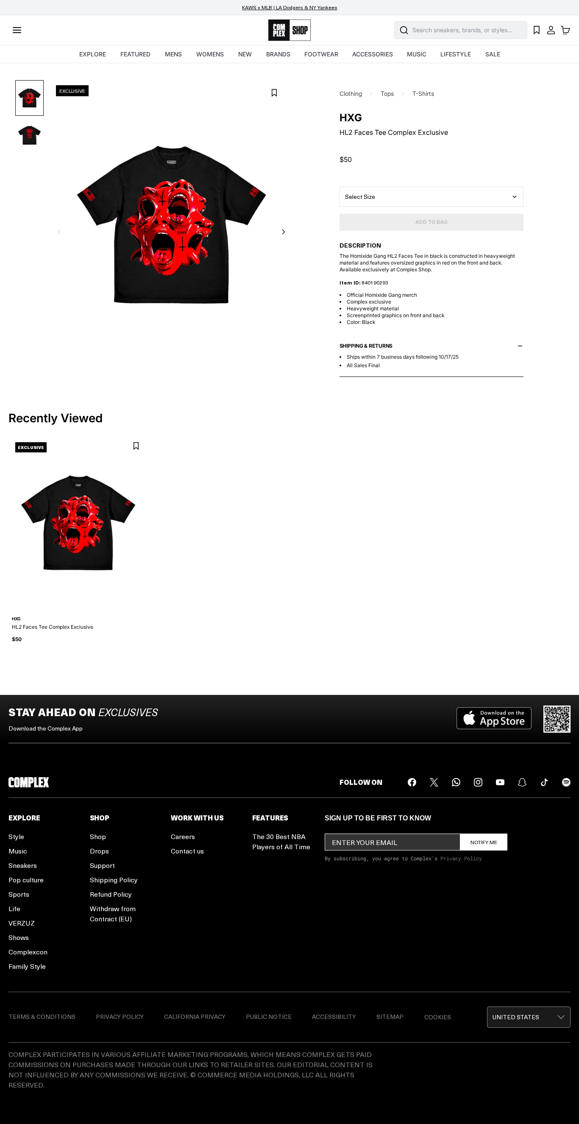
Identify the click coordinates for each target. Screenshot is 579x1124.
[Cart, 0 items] (565, 30)
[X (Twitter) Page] (434, 782)
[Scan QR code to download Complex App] (557, 719)
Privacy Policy (461, 858)
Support (102, 865)
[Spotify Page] (566, 782)
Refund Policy (111, 894)
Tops (387, 93)
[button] (529, 1017)
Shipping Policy (114, 879)
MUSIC (416, 54)
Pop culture (26, 879)
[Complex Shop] (289, 30)
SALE (492, 54)
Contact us (187, 850)
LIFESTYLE (455, 54)
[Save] (274, 93)
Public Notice (269, 1016)
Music (17, 850)
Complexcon (27, 951)
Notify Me (483, 842)
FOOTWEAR (321, 54)
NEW (245, 54)
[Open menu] (16, 30)
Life (14, 908)
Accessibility (334, 1016)
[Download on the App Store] (494, 719)
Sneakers (22, 865)
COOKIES (437, 1017)
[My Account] (551, 30)
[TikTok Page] (544, 782)
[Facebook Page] (412, 782)
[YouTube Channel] (500, 782)
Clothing (351, 93)
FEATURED (135, 54)
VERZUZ (21, 922)
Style (16, 836)
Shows (18, 937)
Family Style (27, 966)
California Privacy (194, 1016)
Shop (98, 836)
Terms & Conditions (41, 1016)
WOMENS (210, 54)
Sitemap (390, 1016)
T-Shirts (423, 93)
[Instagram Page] (478, 782)
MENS (173, 54)
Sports (18, 894)
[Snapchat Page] (522, 782)
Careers (183, 836)
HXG (351, 118)
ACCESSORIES (372, 54)
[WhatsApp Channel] (456, 782)
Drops (99, 850)
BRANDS (278, 54)
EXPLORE (92, 54)
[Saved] (537, 30)
